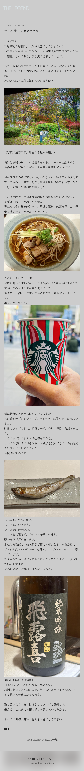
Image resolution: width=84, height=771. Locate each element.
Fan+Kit (52, 758)
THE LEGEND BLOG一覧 (41, 740)
